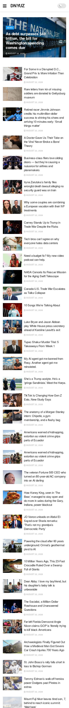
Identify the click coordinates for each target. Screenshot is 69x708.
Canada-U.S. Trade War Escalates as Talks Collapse (44, 291)
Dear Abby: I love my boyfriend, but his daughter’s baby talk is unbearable (45, 585)
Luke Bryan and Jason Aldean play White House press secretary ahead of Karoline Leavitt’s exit (44, 326)
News (10, 27)
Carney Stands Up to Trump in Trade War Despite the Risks (42, 224)
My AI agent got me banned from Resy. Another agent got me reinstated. (43, 362)
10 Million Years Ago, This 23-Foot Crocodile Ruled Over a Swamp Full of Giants (44, 565)
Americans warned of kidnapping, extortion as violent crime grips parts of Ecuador (44, 436)
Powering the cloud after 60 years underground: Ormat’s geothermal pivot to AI (44, 545)
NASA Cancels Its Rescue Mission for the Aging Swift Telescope (45, 274)
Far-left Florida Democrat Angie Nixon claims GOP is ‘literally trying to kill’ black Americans (45, 626)
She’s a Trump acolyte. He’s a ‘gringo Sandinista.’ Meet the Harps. (45, 381)
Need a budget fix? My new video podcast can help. (44, 257)
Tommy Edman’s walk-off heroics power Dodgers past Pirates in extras (44, 683)
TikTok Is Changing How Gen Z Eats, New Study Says (43, 397)
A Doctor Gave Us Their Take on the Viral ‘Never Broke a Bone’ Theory (43, 142)
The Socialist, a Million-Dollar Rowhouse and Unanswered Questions (41, 605)
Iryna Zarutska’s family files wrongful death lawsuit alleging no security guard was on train (44, 186)
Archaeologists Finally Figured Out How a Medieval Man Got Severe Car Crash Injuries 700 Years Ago (44, 646)
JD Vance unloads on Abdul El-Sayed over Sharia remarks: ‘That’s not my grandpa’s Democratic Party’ (42, 523)
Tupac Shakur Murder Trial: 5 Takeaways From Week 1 (41, 344)
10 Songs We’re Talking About (42, 305)
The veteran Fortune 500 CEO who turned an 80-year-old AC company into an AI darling (45, 476)
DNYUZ (17, 5)
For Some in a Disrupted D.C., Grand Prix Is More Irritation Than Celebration (44, 73)
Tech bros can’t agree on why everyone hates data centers (41, 241)
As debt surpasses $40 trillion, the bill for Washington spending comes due (26, 40)
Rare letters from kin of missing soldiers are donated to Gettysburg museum (44, 93)
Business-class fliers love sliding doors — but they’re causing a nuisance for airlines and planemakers (43, 164)
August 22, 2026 (16, 53)
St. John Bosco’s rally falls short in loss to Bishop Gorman (44, 664)
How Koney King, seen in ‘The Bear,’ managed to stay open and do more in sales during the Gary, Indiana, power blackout (43, 499)
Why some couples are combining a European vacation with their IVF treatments (44, 206)
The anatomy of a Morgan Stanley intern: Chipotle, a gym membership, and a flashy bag (44, 416)
